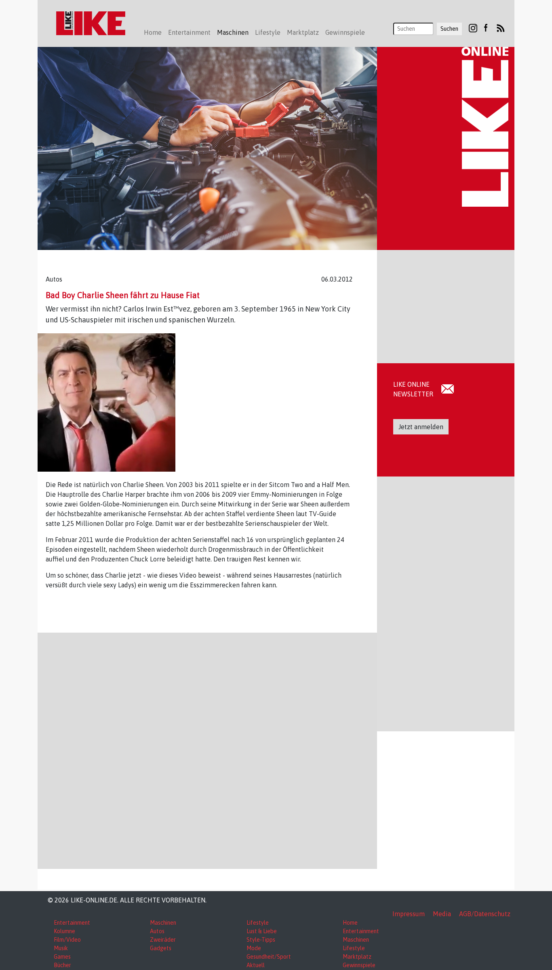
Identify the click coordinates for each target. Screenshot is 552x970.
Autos (157, 931)
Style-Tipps (261, 939)
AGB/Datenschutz (484, 913)
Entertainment (72, 922)
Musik (61, 948)
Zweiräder (163, 939)
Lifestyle (258, 922)
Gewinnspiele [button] (345, 32)
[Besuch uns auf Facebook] (485, 27)
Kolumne (64, 931)
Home (153, 32)
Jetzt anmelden (420, 426)
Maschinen (163, 922)
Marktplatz (357, 956)
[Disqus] (207, 749)
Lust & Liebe (262, 931)
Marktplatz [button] (303, 32)
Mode (254, 948)
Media (442, 913)
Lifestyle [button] (267, 32)
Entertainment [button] (189, 32)
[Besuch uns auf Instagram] (473, 27)
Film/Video (67, 939)
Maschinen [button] (233, 32)
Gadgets (160, 948)
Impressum (408, 913)
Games (62, 956)
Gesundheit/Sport (269, 956)
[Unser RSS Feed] (500, 27)
